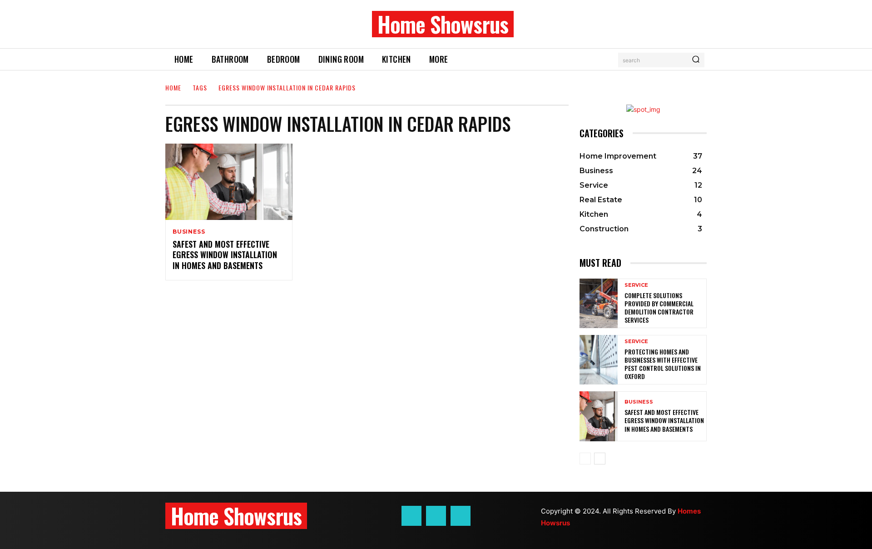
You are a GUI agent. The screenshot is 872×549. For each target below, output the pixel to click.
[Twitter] (461, 516)
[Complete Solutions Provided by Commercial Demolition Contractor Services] (599, 303)
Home (173, 87)
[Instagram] (436, 516)
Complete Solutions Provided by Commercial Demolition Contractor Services (659, 307)
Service (636, 285)
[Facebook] (411, 516)
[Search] (695, 60)
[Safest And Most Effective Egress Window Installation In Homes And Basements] (228, 182)
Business (189, 232)
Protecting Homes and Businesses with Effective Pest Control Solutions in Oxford (662, 364)
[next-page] (599, 458)
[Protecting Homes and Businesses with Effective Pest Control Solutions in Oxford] (599, 359)
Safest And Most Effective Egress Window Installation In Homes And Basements (225, 254)
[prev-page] (585, 458)
